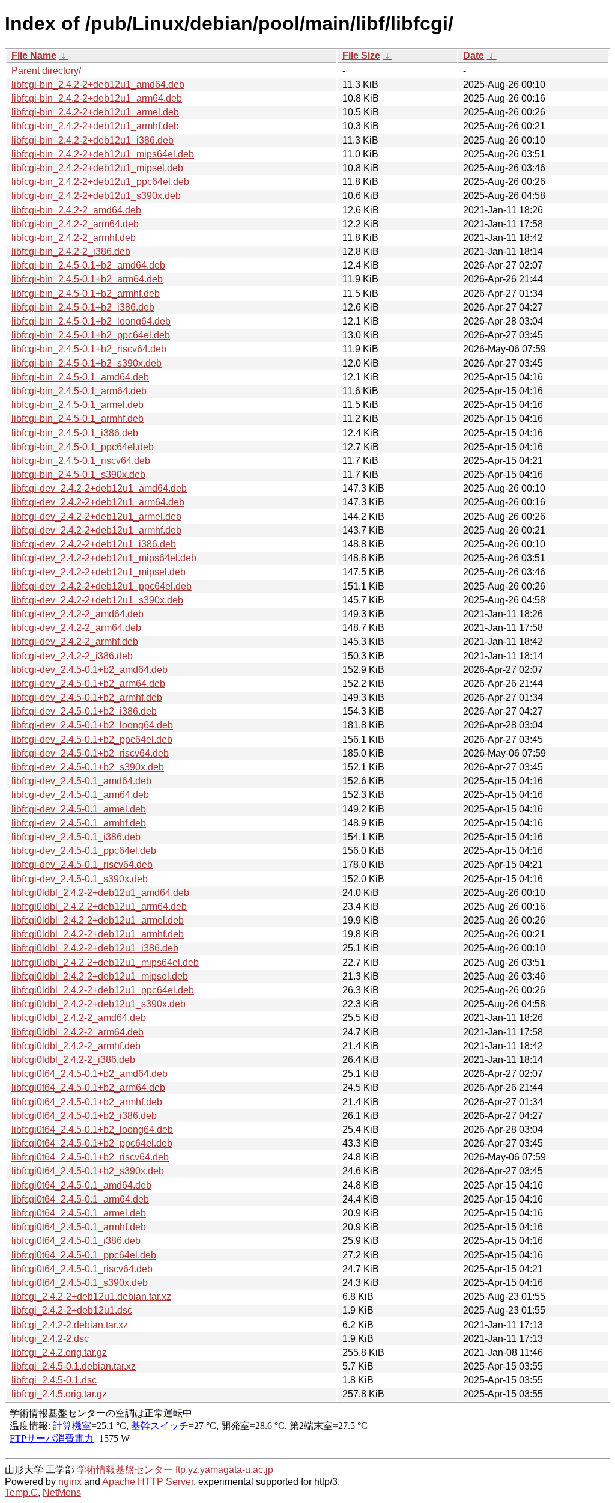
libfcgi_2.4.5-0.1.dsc (54, 1380)
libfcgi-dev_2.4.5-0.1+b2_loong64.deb (92, 725)
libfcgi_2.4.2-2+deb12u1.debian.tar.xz (91, 1296)
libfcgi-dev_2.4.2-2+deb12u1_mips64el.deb (103, 558)
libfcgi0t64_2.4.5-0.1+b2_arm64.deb (88, 1087)
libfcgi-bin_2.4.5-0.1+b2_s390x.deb (86, 363)
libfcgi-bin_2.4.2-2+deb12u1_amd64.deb (97, 84)
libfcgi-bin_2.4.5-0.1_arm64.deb (79, 391)
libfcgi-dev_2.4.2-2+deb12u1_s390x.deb (97, 600)
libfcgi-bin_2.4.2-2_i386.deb (70, 251)
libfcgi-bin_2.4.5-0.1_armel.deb (77, 405)
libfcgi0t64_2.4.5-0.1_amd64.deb (81, 1185)
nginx (70, 1482)
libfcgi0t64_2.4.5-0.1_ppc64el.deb (83, 1255)
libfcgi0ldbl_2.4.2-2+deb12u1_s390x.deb (98, 1004)
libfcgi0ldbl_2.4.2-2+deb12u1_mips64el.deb (105, 962)
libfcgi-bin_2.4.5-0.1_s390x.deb (78, 474)
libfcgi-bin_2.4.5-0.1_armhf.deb (77, 418)
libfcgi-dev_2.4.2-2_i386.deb (72, 656)
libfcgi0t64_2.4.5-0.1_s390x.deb (79, 1283)
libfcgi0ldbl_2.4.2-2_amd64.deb (78, 1018)
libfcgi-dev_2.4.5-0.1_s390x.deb (79, 879)
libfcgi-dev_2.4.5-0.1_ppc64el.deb (83, 851)
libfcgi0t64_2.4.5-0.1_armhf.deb (78, 1227)
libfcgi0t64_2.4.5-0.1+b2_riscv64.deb (90, 1157)
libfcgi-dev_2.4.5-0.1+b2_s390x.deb (87, 767)
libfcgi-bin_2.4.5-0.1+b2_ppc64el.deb (90, 335)
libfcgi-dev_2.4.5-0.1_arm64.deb (80, 795)
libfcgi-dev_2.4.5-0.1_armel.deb (78, 809)
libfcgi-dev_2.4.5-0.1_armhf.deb (78, 823)
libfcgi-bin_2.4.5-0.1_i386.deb (74, 433)
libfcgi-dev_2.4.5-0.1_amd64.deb (81, 781)
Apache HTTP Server (147, 1482)
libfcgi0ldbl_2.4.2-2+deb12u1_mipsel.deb (99, 976)
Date (473, 55)
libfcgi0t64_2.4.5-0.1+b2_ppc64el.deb (91, 1143)
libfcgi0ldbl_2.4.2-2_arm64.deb (77, 1032)
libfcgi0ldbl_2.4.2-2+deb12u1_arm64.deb (99, 906)
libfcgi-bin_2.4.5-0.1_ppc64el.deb (82, 447)
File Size (361, 55)
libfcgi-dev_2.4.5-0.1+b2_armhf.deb (86, 697)
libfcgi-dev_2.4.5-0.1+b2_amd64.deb (89, 670)
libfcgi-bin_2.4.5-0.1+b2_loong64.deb (91, 321)
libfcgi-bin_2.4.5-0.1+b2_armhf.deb (85, 293)
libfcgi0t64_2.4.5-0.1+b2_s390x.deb (87, 1171)
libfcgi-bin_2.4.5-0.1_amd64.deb (80, 377)
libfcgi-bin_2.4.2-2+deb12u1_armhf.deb (95, 126)
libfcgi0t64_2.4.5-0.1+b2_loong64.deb (92, 1129)
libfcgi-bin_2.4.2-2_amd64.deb (76, 210)
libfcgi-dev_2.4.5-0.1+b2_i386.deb (84, 711)
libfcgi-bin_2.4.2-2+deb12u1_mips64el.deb (102, 154)
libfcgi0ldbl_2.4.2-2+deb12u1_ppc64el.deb (102, 990)
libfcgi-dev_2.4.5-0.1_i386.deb (76, 837)
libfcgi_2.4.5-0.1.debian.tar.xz (73, 1366)
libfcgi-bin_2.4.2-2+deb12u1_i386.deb (92, 140)
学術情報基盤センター (125, 1470)
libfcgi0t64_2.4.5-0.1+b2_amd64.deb (89, 1074)
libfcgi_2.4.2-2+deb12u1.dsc (71, 1310)
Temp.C (21, 1492)
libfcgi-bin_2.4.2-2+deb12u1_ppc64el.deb (100, 182)
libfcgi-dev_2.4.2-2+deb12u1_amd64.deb (99, 488)
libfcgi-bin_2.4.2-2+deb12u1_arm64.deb (96, 98)
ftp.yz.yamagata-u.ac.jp (224, 1470)
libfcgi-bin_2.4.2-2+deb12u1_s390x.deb (96, 196)
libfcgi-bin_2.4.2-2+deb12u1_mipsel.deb (97, 168)
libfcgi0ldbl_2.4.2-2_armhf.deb (76, 1046)
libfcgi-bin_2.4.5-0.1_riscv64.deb (80, 461)
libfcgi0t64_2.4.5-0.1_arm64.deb (80, 1199)
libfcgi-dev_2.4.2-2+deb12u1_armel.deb (96, 516)
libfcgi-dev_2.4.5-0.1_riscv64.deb (82, 864)
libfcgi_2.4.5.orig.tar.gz (59, 1394)
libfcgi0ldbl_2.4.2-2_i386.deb (73, 1060)
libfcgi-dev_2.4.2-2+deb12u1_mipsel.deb (98, 572)
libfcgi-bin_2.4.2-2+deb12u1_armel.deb (95, 112)
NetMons (62, 1492)
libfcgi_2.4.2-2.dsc (50, 1339)
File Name (33, 55)
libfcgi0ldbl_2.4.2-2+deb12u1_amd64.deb (100, 893)
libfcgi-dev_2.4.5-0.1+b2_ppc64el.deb (91, 739)
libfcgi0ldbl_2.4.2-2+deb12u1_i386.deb (94, 948)
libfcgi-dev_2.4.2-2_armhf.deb (74, 641)
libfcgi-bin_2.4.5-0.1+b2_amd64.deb (88, 265)
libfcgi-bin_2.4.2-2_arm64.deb (75, 224)
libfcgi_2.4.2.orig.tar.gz (59, 1352)
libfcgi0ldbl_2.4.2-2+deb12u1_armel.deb (97, 920)
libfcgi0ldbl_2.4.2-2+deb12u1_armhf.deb (97, 934)
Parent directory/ (46, 71)
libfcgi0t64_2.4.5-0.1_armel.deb (78, 1213)
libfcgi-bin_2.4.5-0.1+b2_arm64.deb (87, 279)
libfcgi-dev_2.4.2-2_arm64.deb (76, 628)
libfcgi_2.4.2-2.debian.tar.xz (69, 1325)
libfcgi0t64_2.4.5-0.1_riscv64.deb (82, 1269)
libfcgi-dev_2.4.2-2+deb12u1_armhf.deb (96, 530)
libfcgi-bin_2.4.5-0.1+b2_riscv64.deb (88, 349)
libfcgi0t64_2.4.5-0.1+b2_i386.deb (84, 1116)
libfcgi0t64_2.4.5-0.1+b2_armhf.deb (86, 1102)
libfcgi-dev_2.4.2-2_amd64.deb (77, 614)
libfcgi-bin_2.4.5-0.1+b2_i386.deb (82, 307)
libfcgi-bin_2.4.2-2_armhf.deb (73, 238)
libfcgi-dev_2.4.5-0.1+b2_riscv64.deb (90, 753)
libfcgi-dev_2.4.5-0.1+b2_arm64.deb (88, 683)
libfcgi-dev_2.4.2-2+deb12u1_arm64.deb (97, 502)
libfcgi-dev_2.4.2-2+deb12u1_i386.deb (93, 544)
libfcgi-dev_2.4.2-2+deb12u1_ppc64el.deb (101, 586)
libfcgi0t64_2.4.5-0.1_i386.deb (76, 1241)
